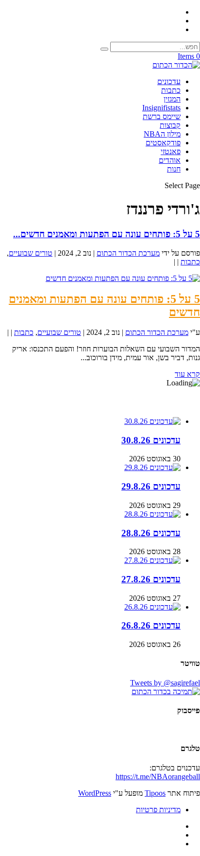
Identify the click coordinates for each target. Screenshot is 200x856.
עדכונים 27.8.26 (151, 579)
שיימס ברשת (162, 116)
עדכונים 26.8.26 (151, 625)
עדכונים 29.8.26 (151, 486)
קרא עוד (187, 374)
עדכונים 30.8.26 (151, 440)
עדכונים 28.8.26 (151, 533)
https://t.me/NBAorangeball (158, 776)
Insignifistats (161, 108)
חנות (174, 169)
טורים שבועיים (30, 253)
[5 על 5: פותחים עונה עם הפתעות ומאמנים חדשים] (123, 278)
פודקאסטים (163, 143)
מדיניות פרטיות (158, 809)
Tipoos (155, 793)
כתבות (171, 90)
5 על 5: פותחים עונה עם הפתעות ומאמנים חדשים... (106, 234)
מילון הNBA (162, 134)
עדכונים (169, 81)
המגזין (172, 99)
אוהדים (170, 160)
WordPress (94, 793)
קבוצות (170, 125)
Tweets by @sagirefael (165, 683)
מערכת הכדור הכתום (128, 253)
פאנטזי (171, 151)
